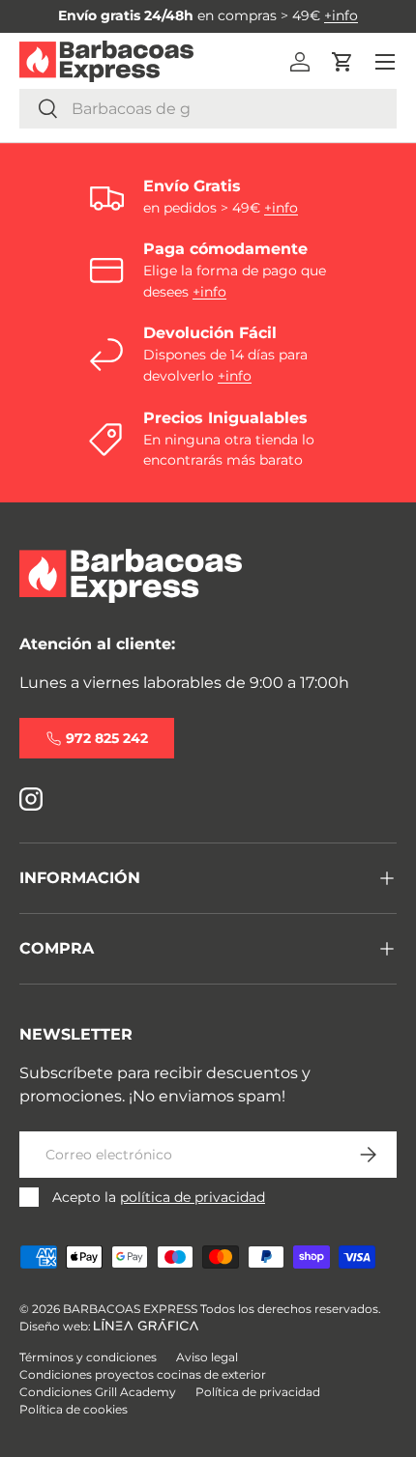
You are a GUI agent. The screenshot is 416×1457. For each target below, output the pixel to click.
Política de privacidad (257, 1392)
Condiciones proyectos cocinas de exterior (142, 1374)
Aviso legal (207, 1357)
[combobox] (208, 109)
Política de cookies (73, 1409)
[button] (342, 62)
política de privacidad (192, 1197)
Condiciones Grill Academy (97, 1392)
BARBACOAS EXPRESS (130, 1308)
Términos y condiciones (88, 1357)
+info (341, 15)
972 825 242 (107, 738)
